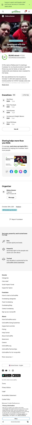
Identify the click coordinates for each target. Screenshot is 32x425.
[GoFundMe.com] (16, 11)
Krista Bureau (11, 110)
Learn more (8, 6)
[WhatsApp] (16, 171)
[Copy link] (6, 171)
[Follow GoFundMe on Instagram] (12, 370)
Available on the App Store (16, 375)
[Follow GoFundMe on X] (9, 370)
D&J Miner (10, 99)
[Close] (29, 4)
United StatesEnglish (17, 365)
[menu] (29, 11)
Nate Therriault (11, 105)
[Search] (3, 11)
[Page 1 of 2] (15, 49)
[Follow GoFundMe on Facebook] (3, 370)
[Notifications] (25, 11)
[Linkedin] (25, 171)
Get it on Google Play (7, 375)
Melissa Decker (11, 190)
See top (26, 95)
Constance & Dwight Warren (15, 116)
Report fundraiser (17, 219)
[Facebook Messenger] (20, 171)
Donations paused (16, 40)
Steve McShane (11, 122)
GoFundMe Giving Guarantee (15, 262)
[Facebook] (11, 171)
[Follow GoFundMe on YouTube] (6, 370)
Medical (18, 206)
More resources (7, 357)
